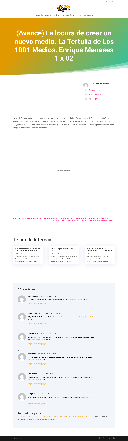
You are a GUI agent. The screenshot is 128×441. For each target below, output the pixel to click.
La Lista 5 (57, 15)
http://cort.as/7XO (76, 299)
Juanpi (30, 394)
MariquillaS (32, 333)
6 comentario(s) (95, 94)
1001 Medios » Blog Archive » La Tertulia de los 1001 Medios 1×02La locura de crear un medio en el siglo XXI (54, 416)
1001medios (32, 296)
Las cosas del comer (70, 15)
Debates (48, 15)
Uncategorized (94, 90)
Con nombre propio (86, 15)
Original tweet (32, 303)
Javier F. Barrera (34, 313)
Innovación (39, 15)
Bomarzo (31, 353)
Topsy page (42, 303)
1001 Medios (104, 84)
